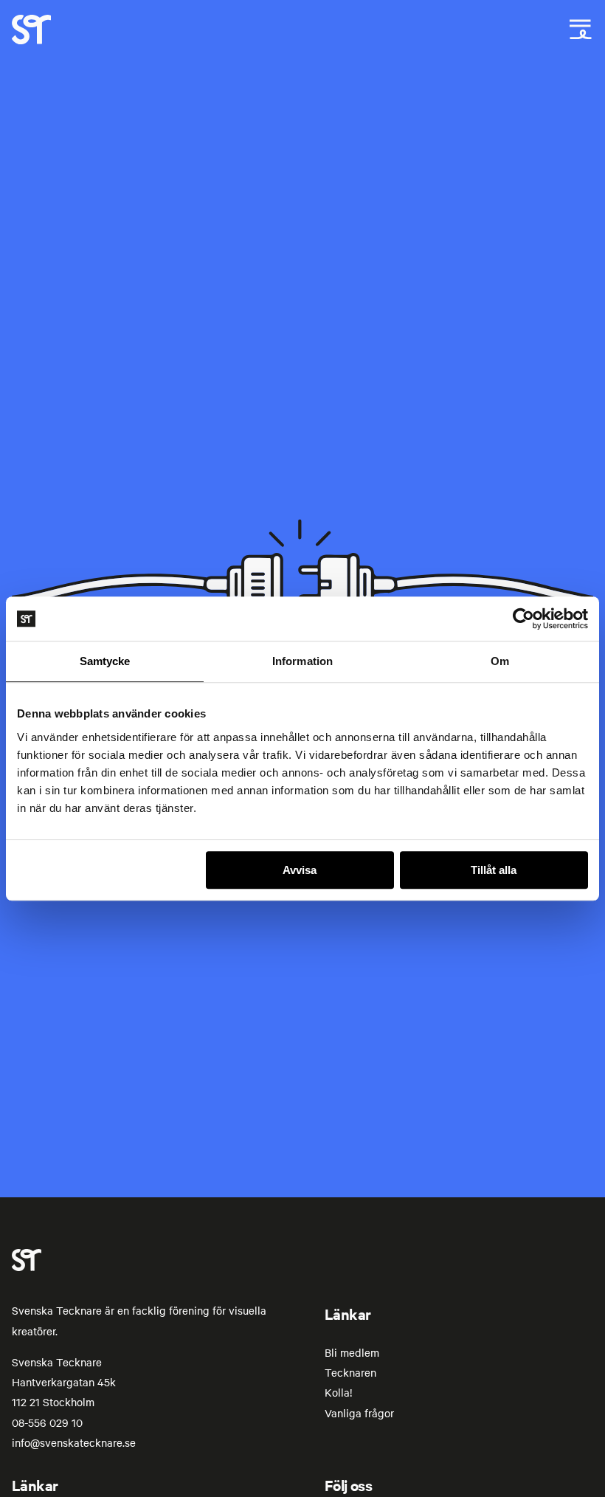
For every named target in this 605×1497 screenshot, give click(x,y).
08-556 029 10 (47, 1422)
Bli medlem (352, 1352)
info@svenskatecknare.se (74, 1442)
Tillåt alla (493, 870)
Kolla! (338, 1392)
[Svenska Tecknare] (31, 39)
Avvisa (300, 870)
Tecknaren (350, 1372)
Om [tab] (500, 661)
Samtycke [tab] (105, 661)
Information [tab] (302, 661)
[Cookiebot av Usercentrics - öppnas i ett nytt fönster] (523, 619)
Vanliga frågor (359, 1412)
